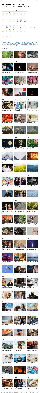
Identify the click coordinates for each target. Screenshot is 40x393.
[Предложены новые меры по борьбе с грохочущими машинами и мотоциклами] (7, 259)
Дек (36, 6)
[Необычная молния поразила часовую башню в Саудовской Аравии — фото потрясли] (32, 246)
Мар (13, 6)
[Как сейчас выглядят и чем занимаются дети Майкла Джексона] (7, 221)
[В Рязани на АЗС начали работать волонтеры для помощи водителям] (32, 334)
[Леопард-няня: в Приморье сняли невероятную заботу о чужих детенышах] (7, 56)
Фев (11, 6)
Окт (31, 6)
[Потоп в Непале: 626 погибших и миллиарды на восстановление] (20, 208)
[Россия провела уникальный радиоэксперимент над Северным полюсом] (32, 195)
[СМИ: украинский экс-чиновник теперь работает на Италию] (7, 195)
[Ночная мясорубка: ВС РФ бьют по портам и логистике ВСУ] (20, 221)
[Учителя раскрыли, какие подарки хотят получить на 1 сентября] (32, 221)
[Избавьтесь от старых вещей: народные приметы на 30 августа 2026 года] (20, 195)
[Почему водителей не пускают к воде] (7, 233)
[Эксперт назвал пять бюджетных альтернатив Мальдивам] (20, 347)
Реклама (7, 392)
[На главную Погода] (3, 1)
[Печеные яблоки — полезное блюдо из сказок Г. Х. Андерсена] (7, 385)
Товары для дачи (31, 43)
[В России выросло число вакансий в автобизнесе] (20, 360)
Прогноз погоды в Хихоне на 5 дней (20, 42)
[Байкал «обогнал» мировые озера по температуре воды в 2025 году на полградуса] (32, 259)
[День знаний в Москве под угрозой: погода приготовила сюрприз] (20, 145)
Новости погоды (20, 43)
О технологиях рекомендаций (23, 392)
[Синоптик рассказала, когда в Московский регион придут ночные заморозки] (32, 183)
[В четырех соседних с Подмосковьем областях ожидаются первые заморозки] (7, 132)
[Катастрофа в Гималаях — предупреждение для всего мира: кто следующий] (32, 56)
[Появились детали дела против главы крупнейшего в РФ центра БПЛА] (32, 69)
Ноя (33, 6)
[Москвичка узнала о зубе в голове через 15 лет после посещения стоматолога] (32, 271)
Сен (28, 6)
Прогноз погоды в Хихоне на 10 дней (11, 43)
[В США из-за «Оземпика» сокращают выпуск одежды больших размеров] (20, 107)
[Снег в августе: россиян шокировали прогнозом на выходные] (20, 132)
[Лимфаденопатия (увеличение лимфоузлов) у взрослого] (20, 309)
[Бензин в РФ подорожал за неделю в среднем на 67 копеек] (32, 347)
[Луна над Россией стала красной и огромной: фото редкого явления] (7, 145)
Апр (16, 6)
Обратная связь (29, 392)
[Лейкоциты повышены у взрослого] (20, 296)
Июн (21, 6)
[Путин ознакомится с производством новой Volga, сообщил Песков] (7, 284)
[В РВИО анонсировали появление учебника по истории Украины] (7, 271)
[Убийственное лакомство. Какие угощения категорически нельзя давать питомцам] (7, 94)
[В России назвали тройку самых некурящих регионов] (7, 360)
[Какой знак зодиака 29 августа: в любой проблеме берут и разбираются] (20, 271)
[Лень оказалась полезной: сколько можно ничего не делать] (20, 120)
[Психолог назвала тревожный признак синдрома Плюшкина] (7, 107)
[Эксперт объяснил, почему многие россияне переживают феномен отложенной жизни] (20, 259)
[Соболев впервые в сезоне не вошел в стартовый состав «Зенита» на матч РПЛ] (32, 372)
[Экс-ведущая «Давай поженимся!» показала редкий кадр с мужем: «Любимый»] (7, 208)
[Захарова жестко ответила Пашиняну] (20, 56)
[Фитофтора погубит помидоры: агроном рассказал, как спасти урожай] (7, 120)
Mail (1, 392)
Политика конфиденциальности (15, 392)
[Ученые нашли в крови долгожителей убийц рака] (7, 69)
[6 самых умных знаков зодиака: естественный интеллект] (20, 322)
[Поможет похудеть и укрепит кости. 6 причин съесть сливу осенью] (7, 82)
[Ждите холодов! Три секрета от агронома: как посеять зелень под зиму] (32, 208)
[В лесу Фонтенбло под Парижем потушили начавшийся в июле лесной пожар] (20, 372)
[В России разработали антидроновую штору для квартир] (20, 157)
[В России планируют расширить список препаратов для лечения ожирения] (32, 309)
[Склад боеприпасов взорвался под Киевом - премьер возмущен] (32, 157)
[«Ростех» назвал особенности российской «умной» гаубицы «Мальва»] (7, 347)
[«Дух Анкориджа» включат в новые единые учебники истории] (20, 183)
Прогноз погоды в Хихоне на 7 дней (31, 42)
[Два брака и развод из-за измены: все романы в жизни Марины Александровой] (7, 170)
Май (19, 6)
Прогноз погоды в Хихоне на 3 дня (8, 42)
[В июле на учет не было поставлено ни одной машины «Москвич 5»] (7, 372)
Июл (24, 6)
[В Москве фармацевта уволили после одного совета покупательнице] (32, 284)
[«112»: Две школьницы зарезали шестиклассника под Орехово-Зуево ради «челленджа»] (20, 69)
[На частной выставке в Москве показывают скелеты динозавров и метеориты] (32, 360)
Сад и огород (26, 43)
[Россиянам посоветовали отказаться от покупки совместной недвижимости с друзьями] (7, 322)
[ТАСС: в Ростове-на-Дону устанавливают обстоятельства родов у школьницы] (20, 82)
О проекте (10, 392)
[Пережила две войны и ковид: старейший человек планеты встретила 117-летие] (20, 246)
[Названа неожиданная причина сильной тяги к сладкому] (7, 183)
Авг (26, 6)
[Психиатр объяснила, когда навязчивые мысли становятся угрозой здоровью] (20, 284)
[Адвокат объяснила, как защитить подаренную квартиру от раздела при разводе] (32, 233)
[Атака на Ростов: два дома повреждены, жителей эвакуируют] (32, 296)
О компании (3, 392)
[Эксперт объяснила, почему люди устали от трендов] (20, 334)
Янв (8, 6)
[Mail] (1, 1)
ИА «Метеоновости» (37, 392)
